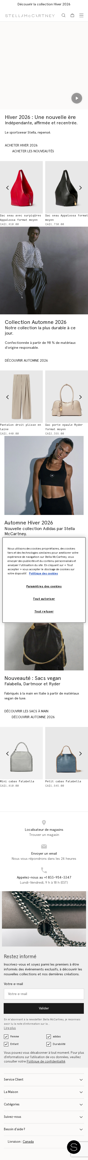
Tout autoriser (44, 599)
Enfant (14, 1044)
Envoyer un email (44, 853)
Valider (44, 1008)
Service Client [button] (13, 1079)
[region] (44, 580)
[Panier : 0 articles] (72, 15)
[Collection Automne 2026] (44, 270)
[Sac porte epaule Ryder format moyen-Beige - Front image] (66, 396)
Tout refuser (44, 611)
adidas (57, 1036)
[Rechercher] (63, 15)
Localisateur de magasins (44, 829)
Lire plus (10, 1028)
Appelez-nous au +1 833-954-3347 (44, 877)
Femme (14, 1036)
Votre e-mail (13, 984)
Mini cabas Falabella (17, 781)
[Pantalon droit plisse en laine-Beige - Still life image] (21, 396)
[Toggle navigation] (81, 15)
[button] (74, 1147)
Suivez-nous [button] (12, 1117)
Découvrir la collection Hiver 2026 (44, 4)
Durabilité (59, 1044)
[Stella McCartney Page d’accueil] (30, 15)
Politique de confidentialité (46, 1061)
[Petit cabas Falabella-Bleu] (66, 753)
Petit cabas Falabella (63, 781)
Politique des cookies (43, 573)
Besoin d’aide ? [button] (14, 1129)
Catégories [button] (12, 1104)
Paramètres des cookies (44, 586)
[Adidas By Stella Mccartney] (44, 475)
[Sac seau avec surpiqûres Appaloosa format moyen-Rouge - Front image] (21, 187)
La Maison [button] (11, 1092)
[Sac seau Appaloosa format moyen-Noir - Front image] (66, 187)
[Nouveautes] (44, 630)
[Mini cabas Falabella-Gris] (21, 753)
